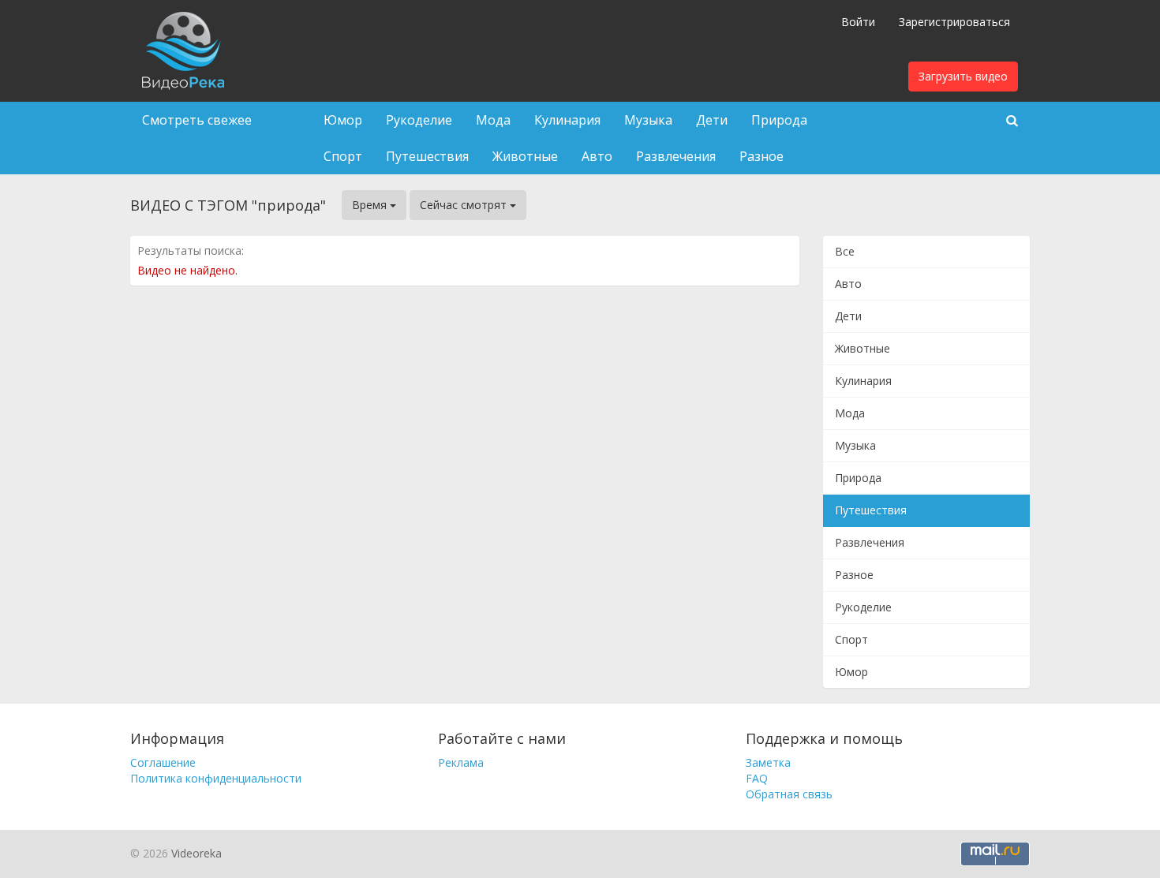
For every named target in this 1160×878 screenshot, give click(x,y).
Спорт (343, 156)
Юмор (343, 120)
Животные (525, 156)
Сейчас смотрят (465, 204)
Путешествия (427, 156)
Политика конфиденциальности (215, 778)
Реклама (461, 762)
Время (371, 204)
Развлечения (676, 156)
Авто (597, 156)
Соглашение (163, 762)
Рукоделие (419, 120)
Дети (712, 120)
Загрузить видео (963, 76)
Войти (858, 21)
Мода (493, 120)
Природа (779, 120)
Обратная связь (789, 793)
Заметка (768, 762)
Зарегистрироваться (954, 21)
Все (845, 251)
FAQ (757, 778)
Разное (761, 156)
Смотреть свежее (197, 120)
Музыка (648, 120)
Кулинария (567, 120)
